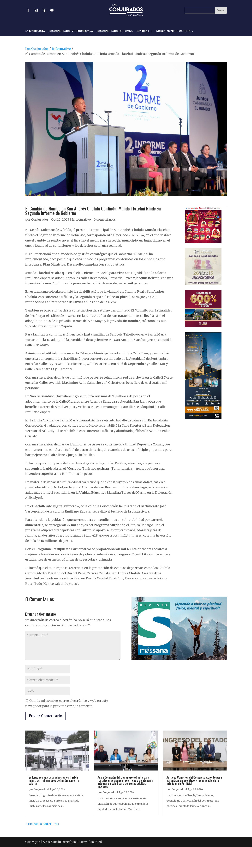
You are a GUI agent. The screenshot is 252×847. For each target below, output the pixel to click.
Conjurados (40, 219)
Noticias (142, 31)
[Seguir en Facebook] (28, 10)
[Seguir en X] (44, 10)
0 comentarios (105, 219)
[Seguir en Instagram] (36, 10)
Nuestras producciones (173, 31)
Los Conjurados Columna (115, 31)
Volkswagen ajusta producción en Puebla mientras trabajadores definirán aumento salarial (54, 780)
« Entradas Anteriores (42, 824)
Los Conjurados (37, 49)
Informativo (61, 49)
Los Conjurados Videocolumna (71, 31)
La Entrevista (35, 31)
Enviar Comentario (45, 716)
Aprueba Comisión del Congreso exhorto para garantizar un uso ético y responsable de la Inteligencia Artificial (194, 780)
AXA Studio (52, 842)
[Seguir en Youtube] (52, 10)
